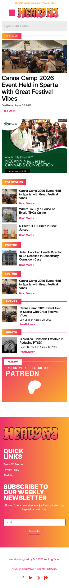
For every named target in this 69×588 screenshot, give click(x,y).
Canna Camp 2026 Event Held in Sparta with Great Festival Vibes (30, 88)
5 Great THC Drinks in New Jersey (38, 227)
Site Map (8, 475)
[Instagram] (38, 578)
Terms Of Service (13, 464)
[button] (12, 13)
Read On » (8, 110)
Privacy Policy (11, 469)
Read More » (26, 203)
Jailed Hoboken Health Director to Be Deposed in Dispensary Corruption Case (40, 255)
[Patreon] (46, 578)
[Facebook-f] (23, 578)
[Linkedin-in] (30, 578)
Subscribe (34, 531)
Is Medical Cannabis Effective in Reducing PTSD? (41, 340)
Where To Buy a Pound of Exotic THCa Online (36, 210)
